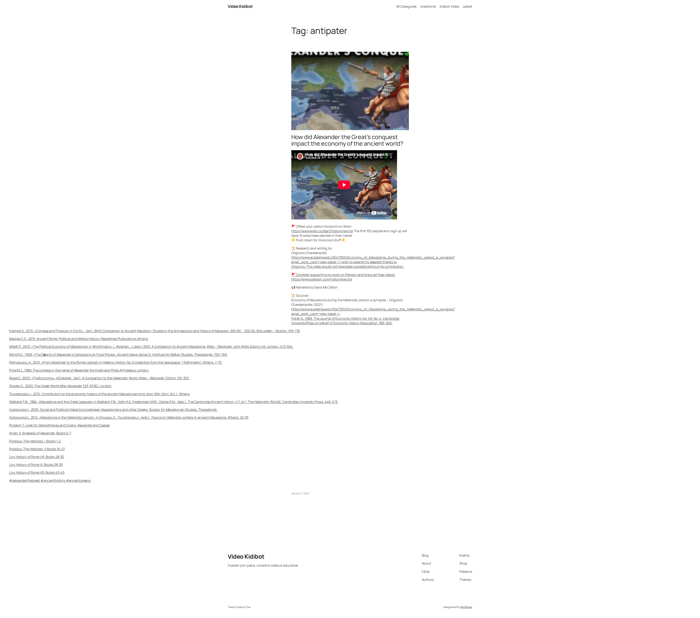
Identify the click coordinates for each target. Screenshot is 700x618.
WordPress (466, 607)
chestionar (428, 6)
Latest (467, 6)
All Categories (406, 6)
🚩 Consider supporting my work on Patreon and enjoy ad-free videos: (343, 274)
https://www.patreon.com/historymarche (321, 279)
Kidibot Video (449, 6)
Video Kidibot (240, 6)
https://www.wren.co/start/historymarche (322, 231)
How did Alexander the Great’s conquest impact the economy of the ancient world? (347, 140)
